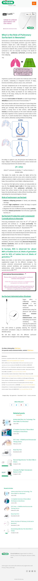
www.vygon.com (6, 565)
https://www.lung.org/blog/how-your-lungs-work (15, 360)
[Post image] (6, 422)
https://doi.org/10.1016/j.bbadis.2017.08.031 (19, 371)
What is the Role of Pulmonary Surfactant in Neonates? (22, 522)
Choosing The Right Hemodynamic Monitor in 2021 (22, 471)
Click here (17, 348)
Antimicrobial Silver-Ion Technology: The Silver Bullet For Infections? (24, 420)
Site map (12, 567)
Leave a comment (32, 395)
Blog (4, 14)
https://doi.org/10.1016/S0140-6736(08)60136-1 (27, 384)
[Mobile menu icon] (34, 3)
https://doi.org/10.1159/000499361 (29, 380)
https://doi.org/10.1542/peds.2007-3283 (25, 389)
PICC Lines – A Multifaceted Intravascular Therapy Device (24, 440)
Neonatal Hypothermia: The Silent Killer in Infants (24, 461)
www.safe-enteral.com (17, 565)
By (13, 395)
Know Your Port (17, 450)
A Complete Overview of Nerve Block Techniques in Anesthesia (23, 430)
